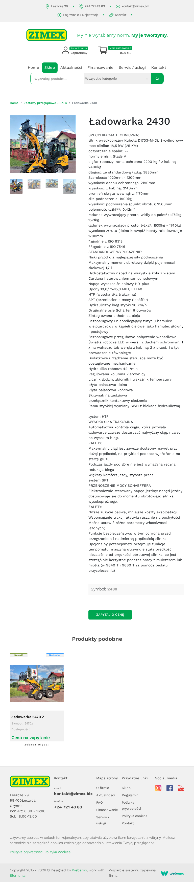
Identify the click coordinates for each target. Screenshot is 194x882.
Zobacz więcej (37, 744)
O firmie (102, 788)
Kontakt (120, 15)
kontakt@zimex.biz (135, 6)
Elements (18, 875)
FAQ (99, 802)
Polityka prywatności (26, 852)
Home (33, 67)
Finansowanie (100, 67)
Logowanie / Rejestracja (80, 15)
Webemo (79, 870)
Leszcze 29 (59, 6)
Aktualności (71, 67)
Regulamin (130, 795)
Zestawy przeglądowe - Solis (45, 103)
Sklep (49, 67)
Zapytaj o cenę (110, 614)
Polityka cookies (134, 816)
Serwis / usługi (132, 67)
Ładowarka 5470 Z (27, 717)
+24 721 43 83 (95, 6)
